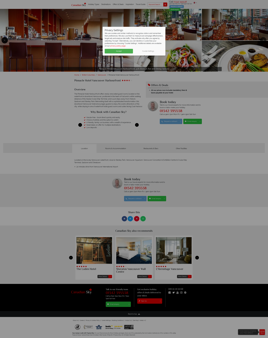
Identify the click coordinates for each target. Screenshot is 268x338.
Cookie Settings (148, 51)
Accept (119, 51)
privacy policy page (118, 46)
